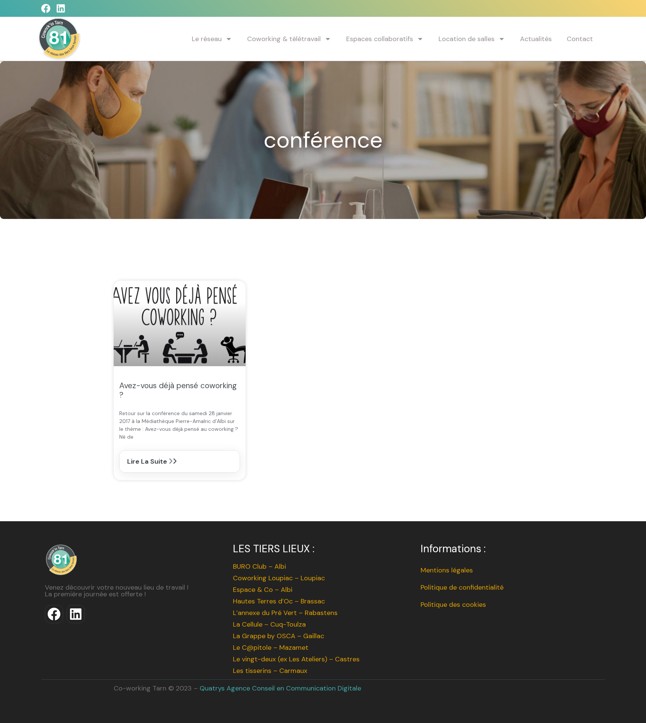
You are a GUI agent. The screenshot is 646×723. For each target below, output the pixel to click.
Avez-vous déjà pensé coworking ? (178, 390)
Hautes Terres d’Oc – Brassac (279, 601)
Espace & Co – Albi (262, 589)
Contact (580, 38)
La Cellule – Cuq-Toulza (269, 624)
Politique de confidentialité (462, 587)
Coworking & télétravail (284, 38)
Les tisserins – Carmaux (270, 670)
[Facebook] (45, 8)
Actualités (536, 38)
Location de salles (467, 38)
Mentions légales (447, 570)
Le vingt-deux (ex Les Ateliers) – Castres (296, 659)
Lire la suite (148, 461)
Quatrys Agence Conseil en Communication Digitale (280, 688)
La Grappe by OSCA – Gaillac (278, 635)
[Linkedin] (60, 8)
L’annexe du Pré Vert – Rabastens (285, 612)
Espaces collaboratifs (379, 38)
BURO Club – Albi (259, 566)
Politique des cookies (453, 604)
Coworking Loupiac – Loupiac (279, 578)
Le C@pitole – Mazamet (270, 647)
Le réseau (207, 38)
